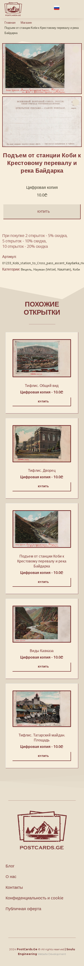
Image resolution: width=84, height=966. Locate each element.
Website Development (52, 954)
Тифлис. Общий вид (41, 385)
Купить (43, 211)
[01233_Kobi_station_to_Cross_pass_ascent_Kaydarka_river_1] (42, 122)
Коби (76, 269)
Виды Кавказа (42, 650)
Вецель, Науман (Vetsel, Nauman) (46, 269)
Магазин (26, 22)
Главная (9, 22)
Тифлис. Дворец (42, 470)
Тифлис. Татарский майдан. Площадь (42, 738)
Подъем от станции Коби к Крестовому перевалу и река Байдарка (41, 561)
